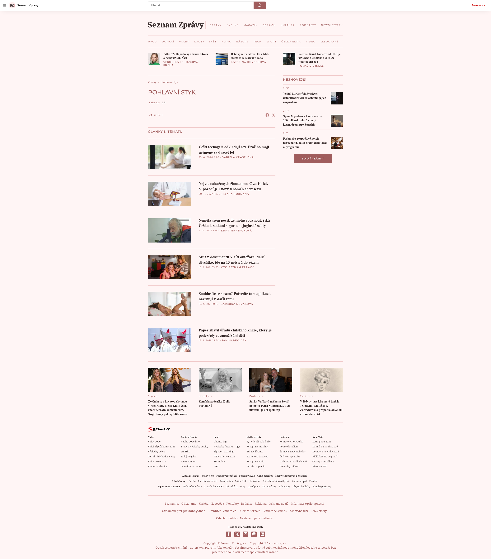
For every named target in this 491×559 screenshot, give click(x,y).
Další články (313, 158)
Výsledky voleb (156, 452)
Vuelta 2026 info (190, 442)
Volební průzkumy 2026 (161, 447)
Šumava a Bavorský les (293, 452)
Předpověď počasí (226, 476)
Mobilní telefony (192, 487)
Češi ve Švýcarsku (290, 457)
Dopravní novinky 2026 (325, 452)
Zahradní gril (299, 481)
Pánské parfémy (321, 487)
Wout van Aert (189, 462)
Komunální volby (157, 467)
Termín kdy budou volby (161, 457)
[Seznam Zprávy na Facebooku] (228, 534)
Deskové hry (269, 487)
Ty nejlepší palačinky (259, 442)
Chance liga (220, 442)
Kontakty (232, 504)
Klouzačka (254, 481)
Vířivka (313, 481)
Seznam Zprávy (241, 267)
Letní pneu (254, 487)
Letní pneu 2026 (321, 442)
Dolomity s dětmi (289, 467)
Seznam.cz (478, 5)
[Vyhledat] (260, 5)
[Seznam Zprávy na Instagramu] (245, 534)
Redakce (246, 504)
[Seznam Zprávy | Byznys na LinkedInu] (262, 534)
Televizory (284, 487)
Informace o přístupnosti (307, 504)
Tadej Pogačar (189, 457)
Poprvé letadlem (289, 447)
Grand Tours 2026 (191, 467)
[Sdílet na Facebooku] (267, 115)
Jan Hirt (185, 452)
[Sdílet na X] (273, 115)
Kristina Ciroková (236, 230)
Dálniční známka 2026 (325, 447)
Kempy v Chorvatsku (291, 442)
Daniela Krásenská (238, 157)
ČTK (224, 267)
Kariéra (203, 504)
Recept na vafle (255, 462)
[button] (154, 59)
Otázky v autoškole (323, 462)
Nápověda (217, 504)
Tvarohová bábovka (257, 457)
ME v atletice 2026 (224, 457)
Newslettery (318, 511)
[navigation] (5, 5)
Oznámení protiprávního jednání (184, 511)
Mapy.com (208, 476)
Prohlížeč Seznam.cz (222, 511)
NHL (216, 467)
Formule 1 (219, 462)
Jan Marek (230, 340)
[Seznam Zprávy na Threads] (254, 534)
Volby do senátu (157, 462)
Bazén (192, 481)
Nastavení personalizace (256, 518)
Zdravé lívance (255, 452)
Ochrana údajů (278, 504)
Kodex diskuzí (298, 511)
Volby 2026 (154, 442)
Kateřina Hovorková (248, 61)
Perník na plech (255, 467)
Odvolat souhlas (227, 518)
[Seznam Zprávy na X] (237, 534)
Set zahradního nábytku (276, 481)
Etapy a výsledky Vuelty (194, 447)
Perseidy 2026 (247, 476)
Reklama (261, 504)
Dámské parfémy (235, 487)
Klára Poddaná (236, 193)
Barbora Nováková (237, 303)
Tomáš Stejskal (311, 65)
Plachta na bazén (207, 481)
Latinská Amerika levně (293, 462)
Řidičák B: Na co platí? (325, 457)
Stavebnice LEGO (213, 487)
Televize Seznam (249, 511)
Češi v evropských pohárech (291, 476)
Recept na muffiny (257, 447)
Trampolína (226, 481)
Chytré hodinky (301, 487)
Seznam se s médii (275, 511)
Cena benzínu (265, 476)
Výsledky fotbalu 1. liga (227, 447)
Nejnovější (295, 79)
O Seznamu (188, 504)
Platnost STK (319, 467)
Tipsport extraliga (224, 452)
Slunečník (240, 481)
